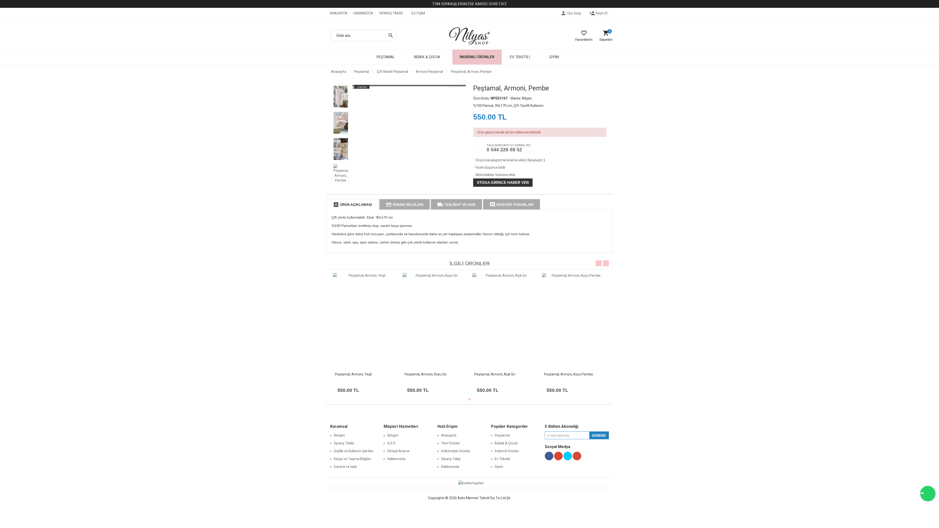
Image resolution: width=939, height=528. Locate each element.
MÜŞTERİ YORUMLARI (512, 205)
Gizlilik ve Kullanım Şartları (353, 451)
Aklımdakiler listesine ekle (494, 175)
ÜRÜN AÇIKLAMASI (352, 205)
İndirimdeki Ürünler (455, 451)
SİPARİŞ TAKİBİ (391, 13)
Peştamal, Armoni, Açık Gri (494, 374)
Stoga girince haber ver (503, 182)
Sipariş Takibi (344, 443)
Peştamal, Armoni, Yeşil (353, 374)
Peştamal (502, 435)
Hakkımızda (396, 459)
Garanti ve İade (345, 467)
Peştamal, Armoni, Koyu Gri (426, 374)
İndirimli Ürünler (477, 57)
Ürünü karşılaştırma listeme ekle (499, 160)
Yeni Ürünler (450, 443)
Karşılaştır (535, 160)
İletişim (339, 435)
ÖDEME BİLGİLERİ (404, 205)
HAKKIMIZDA (363, 13)
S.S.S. (391, 443)
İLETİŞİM (418, 13)
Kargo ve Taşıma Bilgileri (352, 459)
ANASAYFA (338, 13)
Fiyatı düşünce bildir (489, 167)
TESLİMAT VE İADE (456, 205)
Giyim (499, 467)
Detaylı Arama (398, 451)
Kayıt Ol (598, 13)
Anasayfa (338, 72)
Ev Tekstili (502, 459)
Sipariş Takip (451, 459)
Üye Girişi (570, 13)
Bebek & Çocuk (506, 443)
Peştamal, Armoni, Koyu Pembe (568, 374)
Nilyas (527, 98)
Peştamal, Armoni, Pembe (471, 72)
